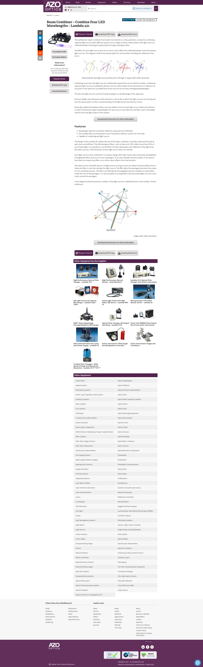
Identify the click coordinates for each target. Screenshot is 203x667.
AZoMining (49, 622)
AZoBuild (48, 619)
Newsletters (140, 617)
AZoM (47, 608)
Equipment (97, 614)
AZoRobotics (49, 614)
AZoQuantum (73, 611)
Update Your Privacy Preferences (62, 664)
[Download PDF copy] (40, 32)
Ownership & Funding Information (144, 634)
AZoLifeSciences (74, 619)
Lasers (57, 15)
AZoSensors (72, 608)
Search (138, 611)
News (95, 608)
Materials (118, 614)
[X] (40, 47)
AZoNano (48, 611)
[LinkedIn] (40, 37)
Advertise (139, 622)
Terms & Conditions (143, 625)
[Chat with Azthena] (198, 663)
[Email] (40, 58)
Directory (96, 619)
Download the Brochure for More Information (115, 119)
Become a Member (142, 614)
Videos (95, 617)
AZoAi (70, 614)
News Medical (73, 617)
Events (117, 611)
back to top (148, 641)
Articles (96, 611)
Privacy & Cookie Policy (144, 628)
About (138, 608)
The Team (118, 628)
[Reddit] (40, 53)
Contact (138, 619)
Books (117, 608)
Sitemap (117, 625)
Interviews (97, 622)
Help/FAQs (118, 622)
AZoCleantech (50, 617)
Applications (119, 617)
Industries (118, 619)
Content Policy (141, 630)
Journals (96, 625)
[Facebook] (40, 42)
